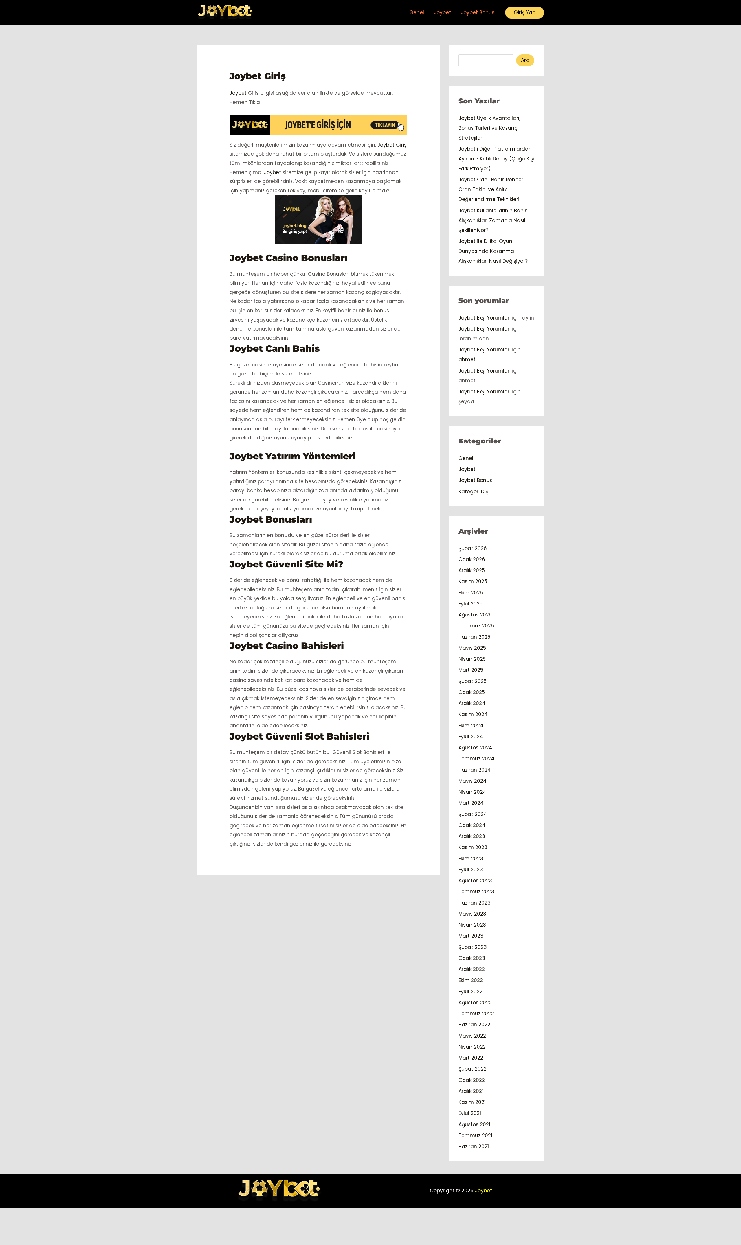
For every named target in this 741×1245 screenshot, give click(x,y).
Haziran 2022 (474, 1024)
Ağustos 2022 (475, 1002)
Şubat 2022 (472, 1068)
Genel (416, 12)
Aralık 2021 (470, 1091)
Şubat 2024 (472, 814)
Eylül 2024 (470, 736)
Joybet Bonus (477, 12)
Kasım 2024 (473, 714)
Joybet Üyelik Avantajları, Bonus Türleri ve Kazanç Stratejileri (489, 128)
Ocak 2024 (471, 825)
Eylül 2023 (470, 869)
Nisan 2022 (472, 1046)
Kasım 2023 (472, 847)
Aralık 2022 (471, 969)
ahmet (467, 359)
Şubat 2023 (472, 947)
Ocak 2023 (471, 958)
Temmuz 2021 (475, 1135)
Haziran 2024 (474, 769)
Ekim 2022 (470, 980)
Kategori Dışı (473, 491)
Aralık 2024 (471, 703)
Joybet (442, 12)
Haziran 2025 (474, 637)
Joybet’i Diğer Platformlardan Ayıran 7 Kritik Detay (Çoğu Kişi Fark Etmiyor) (496, 158)
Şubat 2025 (472, 681)
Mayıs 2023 (472, 913)
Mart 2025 (470, 670)
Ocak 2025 (471, 692)
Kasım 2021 (472, 1102)
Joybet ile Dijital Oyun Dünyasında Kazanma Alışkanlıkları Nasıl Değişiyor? (493, 251)
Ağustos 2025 (475, 614)
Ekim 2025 (470, 592)
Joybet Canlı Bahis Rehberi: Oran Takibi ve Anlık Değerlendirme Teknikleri (491, 189)
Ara (525, 60)
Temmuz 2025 (476, 625)
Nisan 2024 (472, 791)
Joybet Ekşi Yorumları (484, 317)
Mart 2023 (470, 935)
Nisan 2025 (472, 659)
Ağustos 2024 (475, 747)
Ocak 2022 (471, 1080)
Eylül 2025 (470, 603)
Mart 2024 (471, 802)
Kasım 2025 (472, 581)
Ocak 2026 (471, 559)
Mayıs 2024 (472, 780)
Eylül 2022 (470, 991)
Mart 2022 (470, 1057)
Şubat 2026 (472, 548)
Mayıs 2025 (472, 648)
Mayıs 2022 (472, 1035)
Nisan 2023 (472, 924)
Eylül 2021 (469, 1113)
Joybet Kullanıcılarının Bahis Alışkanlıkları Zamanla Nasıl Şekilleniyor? (492, 220)
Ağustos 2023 (475, 880)
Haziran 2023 (474, 902)
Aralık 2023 (471, 836)
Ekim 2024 (470, 725)
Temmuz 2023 (476, 891)
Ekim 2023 (470, 858)
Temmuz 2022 (476, 1013)
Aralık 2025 (471, 570)
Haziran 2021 (473, 1146)
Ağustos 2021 (474, 1124)
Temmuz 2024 (476, 758)
